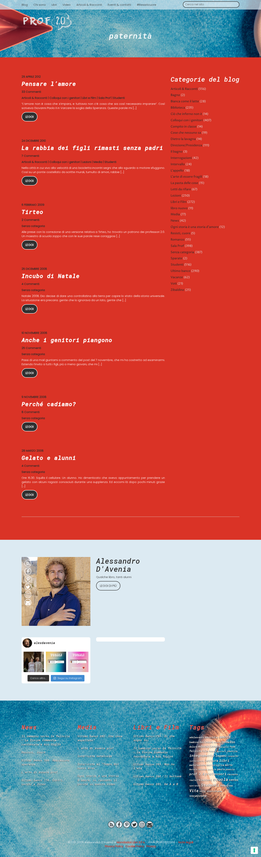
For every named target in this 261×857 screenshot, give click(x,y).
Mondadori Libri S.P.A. (131, 842)
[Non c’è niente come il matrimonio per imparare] (34, 662)
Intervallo (178, 164)
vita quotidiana (210, 791)
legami (221, 755)
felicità (195, 751)
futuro (212, 751)
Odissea (203, 769)
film (205, 751)
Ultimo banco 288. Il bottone (157, 776)
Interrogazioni (181, 158)
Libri (54, 5)
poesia (230, 769)
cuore (217, 742)
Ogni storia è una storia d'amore (195, 227)
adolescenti (196, 737)
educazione (207, 746)
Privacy (151, 846)
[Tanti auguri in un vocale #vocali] (56, 662)
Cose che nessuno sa (186, 133)
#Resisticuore (146, 5)
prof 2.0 (197, 774)
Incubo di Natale (51, 276)
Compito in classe (183, 126)
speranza (194, 785)
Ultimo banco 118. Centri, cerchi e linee (43, 782)
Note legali (185, 842)
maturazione (197, 765)
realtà (192, 780)
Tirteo (32, 211)
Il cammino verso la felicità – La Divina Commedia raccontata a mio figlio (46, 740)
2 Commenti (30, 220)
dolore (193, 746)
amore (225, 736)
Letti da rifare (181, 189)
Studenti (119, 98)
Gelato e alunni (49, 457)
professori (215, 773)
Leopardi (233, 756)
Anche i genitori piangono (67, 340)
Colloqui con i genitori (64, 98)
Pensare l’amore (49, 83)
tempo (224, 785)
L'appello (177, 170)
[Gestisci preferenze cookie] (254, 850)
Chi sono (39, 5)
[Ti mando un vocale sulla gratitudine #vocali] (78, 662)
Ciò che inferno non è (186, 114)
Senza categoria (33, 226)
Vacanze (177, 277)
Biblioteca (178, 108)
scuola (220, 779)
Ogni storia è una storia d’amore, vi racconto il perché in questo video (98, 780)
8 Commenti (31, 412)
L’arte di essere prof (40, 772)
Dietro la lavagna (183, 139)
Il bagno (176, 152)
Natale (193, 769)
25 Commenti (31, 348)
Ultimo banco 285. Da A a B (155, 784)
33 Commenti (31, 92)
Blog (25, 5)
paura (221, 769)
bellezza (206, 742)
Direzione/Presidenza (186, 145)
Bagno (175, 95)
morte (229, 765)
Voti (174, 283)
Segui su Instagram (70, 678)
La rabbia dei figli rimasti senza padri (92, 147)
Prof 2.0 (130, 21)
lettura (211, 760)
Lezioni (86, 162)
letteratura (196, 760)
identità (232, 751)
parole (212, 769)
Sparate (176, 258)
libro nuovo (179, 208)
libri (224, 760)
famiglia (223, 746)
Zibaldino (177, 290)
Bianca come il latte (185, 101)
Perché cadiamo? (49, 404)
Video (66, 5)
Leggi (29, 117)
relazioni (204, 780)
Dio (232, 742)
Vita (194, 790)
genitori (221, 751)
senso (233, 780)
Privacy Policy (114, 846)
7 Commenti (30, 156)
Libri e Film (89, 98)
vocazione (198, 796)
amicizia (212, 737)
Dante (225, 742)
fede (232, 746)
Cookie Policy (135, 846)
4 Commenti (30, 284)
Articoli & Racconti (89, 5)
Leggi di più (108, 586)
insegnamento (202, 755)
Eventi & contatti (119, 5)
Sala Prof (104, 98)
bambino (194, 742)
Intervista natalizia (95, 756)
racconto (232, 774)
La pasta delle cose (184, 183)
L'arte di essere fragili (186, 177)
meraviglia (215, 765)
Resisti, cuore (180, 233)
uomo (230, 785)
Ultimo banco (180, 271)
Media (98, 162)
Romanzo (177, 239)
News (175, 221)
